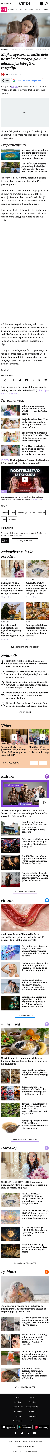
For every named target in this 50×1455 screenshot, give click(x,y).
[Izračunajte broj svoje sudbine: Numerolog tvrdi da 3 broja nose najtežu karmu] (10, 1251)
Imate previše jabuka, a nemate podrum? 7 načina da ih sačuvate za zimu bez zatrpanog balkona (24, 695)
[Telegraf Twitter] (22, 1433)
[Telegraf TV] (34, 1433)
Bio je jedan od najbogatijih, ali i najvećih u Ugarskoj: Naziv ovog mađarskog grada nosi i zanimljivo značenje (24, 685)
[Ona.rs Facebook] (15, 1433)
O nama (10, 1441)
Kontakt (31, 1446)
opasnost (12, 519)
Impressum (26, 1441)
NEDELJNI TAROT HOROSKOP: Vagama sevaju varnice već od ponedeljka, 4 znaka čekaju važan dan (25, 674)
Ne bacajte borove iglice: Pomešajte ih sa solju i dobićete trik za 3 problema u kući (24, 704)
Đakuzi (5, 512)
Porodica (4, 49)
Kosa (13, 512)
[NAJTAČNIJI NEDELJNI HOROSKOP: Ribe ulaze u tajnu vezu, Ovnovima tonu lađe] (10, 1234)
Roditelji (41, 512)
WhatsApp (42, 390)
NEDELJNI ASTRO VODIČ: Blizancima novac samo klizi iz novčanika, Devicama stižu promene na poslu (24, 664)
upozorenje (22, 512)
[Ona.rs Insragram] (28, 1433)
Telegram (13, 393)
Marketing (18, 1441)
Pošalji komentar (25, 541)
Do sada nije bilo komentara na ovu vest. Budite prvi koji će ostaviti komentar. (23, 534)
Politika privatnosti (22, 1446)
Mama (32, 512)
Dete (4, 519)
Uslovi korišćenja (36, 499)
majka (14, 86)
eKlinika (8, 900)
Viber (3, 393)
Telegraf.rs (7, 3)
